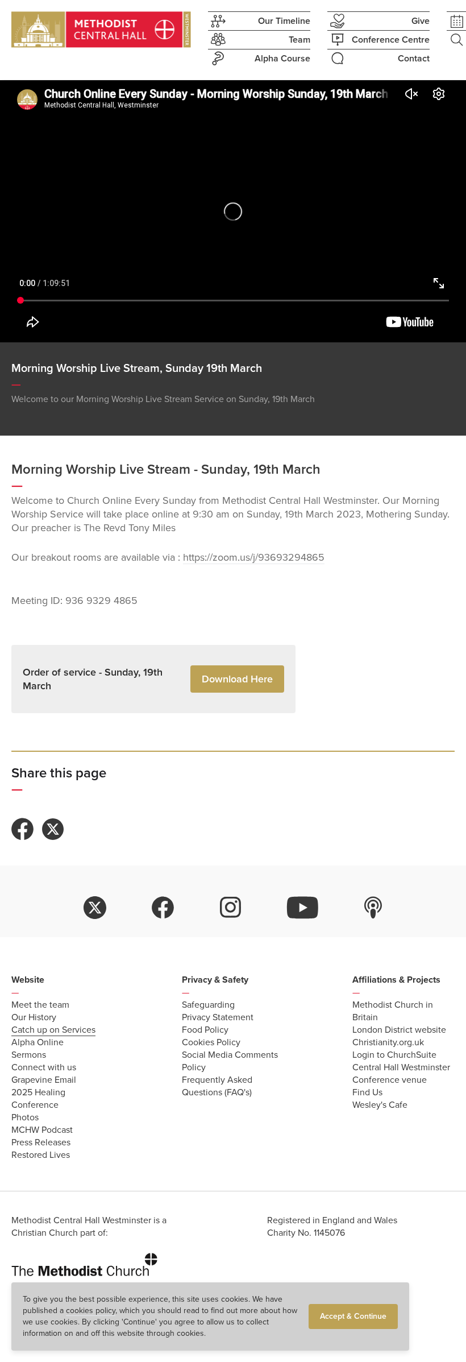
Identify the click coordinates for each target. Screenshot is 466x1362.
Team (299, 39)
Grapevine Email (43, 1080)
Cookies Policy (211, 1042)
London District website (399, 1030)
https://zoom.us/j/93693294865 (253, 557)
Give (420, 21)
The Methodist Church (84, 1262)
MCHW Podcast (42, 1130)
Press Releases (40, 1142)
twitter (95, 907)
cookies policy (90, 1310)
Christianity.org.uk (388, 1042)
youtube (302, 907)
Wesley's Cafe (379, 1105)
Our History (33, 1017)
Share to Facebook (22, 829)
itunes (373, 907)
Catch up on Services (53, 1030)
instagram (231, 907)
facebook (163, 907)
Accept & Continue (353, 1316)
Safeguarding (208, 1005)
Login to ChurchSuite (394, 1055)
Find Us (367, 1092)
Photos (25, 1117)
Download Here (237, 679)
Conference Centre (391, 39)
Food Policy (205, 1030)
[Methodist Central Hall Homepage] (101, 29)
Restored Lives (40, 1155)
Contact (414, 58)
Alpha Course (282, 58)
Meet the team (40, 1005)
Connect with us (43, 1067)
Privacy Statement (217, 1017)
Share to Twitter (53, 829)
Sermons (28, 1055)
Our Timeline (284, 21)
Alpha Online (37, 1042)
